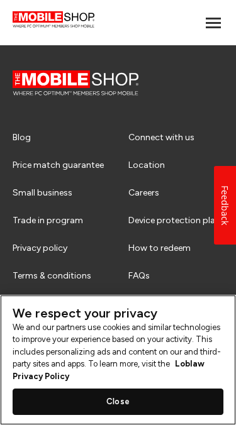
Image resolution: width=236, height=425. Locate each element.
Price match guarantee (58, 165)
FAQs (139, 275)
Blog (22, 137)
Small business (42, 192)
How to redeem (159, 248)
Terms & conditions (52, 275)
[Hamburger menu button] (213, 23)
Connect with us (161, 137)
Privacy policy (40, 248)
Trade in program (48, 220)
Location (146, 165)
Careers (143, 192)
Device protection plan (174, 220)
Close (118, 401)
